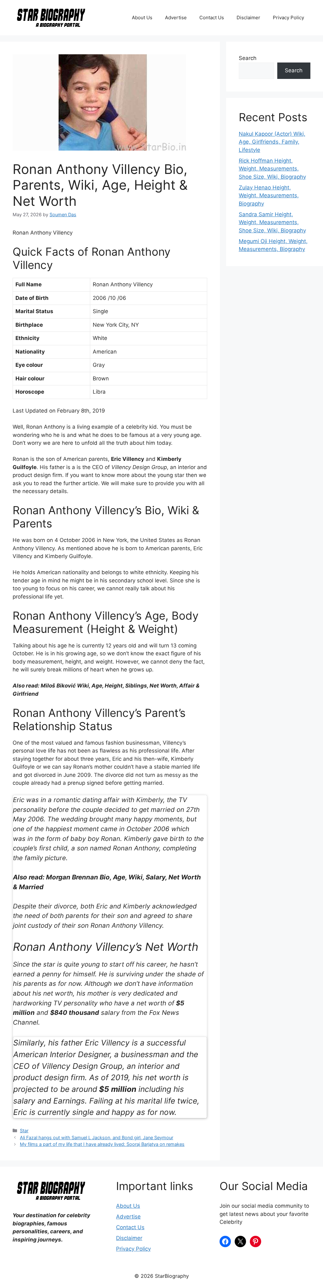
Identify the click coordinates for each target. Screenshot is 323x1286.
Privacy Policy (288, 18)
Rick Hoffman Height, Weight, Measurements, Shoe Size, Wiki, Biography (272, 169)
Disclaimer (248, 18)
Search (247, 58)
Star (24, 1130)
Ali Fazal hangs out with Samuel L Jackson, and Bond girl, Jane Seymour (96, 1137)
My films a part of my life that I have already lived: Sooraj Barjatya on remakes (102, 1144)
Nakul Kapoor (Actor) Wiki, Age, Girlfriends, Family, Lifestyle (272, 142)
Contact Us (211, 18)
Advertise (176, 18)
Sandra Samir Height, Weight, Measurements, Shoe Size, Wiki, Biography (272, 222)
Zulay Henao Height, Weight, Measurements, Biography (269, 195)
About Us (142, 18)
